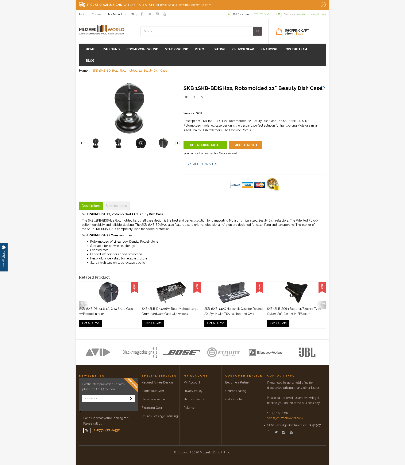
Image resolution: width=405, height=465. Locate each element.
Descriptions (91, 205)
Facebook (194, 97)
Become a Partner (154, 400)
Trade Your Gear (153, 392)
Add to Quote (246, 145)
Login (82, 14)
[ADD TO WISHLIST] (322, 88)
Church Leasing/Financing (160, 417)
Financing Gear (152, 409)
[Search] (257, 31)
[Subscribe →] (131, 400)
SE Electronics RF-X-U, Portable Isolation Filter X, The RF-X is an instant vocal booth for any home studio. (296, 314)
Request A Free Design (157, 383)
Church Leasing (236, 392)
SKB (199, 113)
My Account (115, 14)
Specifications (116, 205)
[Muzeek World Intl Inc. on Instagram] (157, 14)
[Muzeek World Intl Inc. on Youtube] (164, 14)
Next (321, 304)
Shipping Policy (194, 400)
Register (97, 14)
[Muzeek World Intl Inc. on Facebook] (142, 14)
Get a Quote (233, 400)
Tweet (186, 97)
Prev (83, 304)
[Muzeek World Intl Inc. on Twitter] (149, 14)
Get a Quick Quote (205, 145)
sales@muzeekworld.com (285, 419)
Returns (189, 409)
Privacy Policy (193, 392)
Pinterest (202, 97)
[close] (323, 5)
